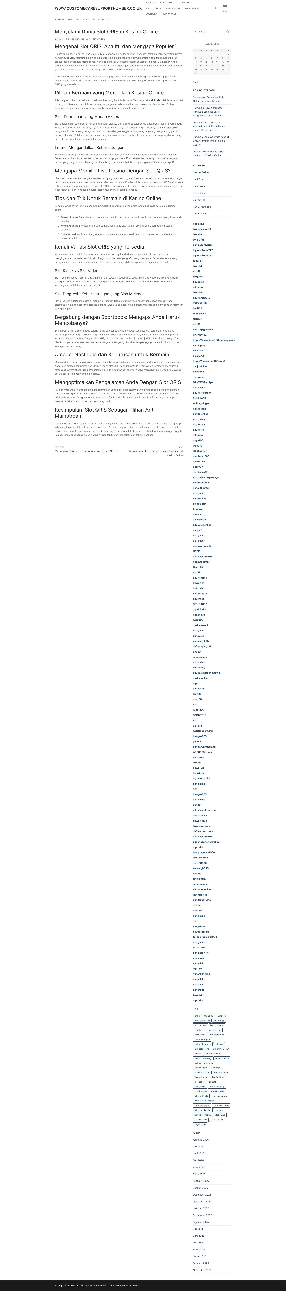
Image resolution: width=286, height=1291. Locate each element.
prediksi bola (201, 1091)
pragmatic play (217, 1086)
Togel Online (200, 213)
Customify (134, 1285)
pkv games (200, 1086)
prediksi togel (217, 1091)
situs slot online (221, 1105)
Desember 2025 (202, 1194)
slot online (220, 1114)
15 (223, 62)
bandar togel (214, 1030)
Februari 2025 (201, 1263)
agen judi (221, 1016)
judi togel (215, 1067)
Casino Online (201, 172)
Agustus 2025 (201, 1222)
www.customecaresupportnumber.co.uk (98, 8)
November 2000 (202, 1270)
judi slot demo (213, 1053)
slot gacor (220, 1110)
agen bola (208, 1016)
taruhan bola (201, 1119)
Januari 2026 (200, 1187)
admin (60, 39)
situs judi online (219, 1096)
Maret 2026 (199, 1173)
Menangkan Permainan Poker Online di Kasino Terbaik (209, 99)
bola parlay (200, 1034)
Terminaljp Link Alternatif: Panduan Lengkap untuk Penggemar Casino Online (207, 111)
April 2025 (199, 1249)
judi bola (219, 1044)
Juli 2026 (198, 1146)
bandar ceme (216, 1025)
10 (196, 62)
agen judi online (202, 1020)
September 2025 (202, 1215)
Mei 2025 (198, 1242)
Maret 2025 (199, 1256)
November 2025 (202, 1201)
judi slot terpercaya (204, 1063)
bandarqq (199, 1030)
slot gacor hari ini (203, 1114)
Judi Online (199, 186)
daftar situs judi (202, 1039)
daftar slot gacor (203, 1044)
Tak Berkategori (96, 39)
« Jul (195, 81)
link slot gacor (201, 1077)
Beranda (59, 19)
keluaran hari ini (202, 1072)
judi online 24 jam (221, 1048)
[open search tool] (215, 8)
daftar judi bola (217, 1034)
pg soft (212, 1082)
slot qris (155, 100)
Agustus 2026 (201, 1139)
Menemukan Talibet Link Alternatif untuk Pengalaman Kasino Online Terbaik (209, 126)
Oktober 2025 (201, 1208)
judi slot (198, 1053)
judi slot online (222, 1058)
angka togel (200, 1025)
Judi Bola (198, 179)
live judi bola (218, 1077)
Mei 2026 (198, 1160)
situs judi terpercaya (204, 1100)
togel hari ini (217, 1119)
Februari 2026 (201, 1180)
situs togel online (203, 1110)
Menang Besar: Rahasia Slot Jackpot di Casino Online (208, 153)
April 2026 (199, 1167)
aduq (197, 1016)
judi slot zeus (201, 1067)
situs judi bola (201, 1096)
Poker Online (200, 193)
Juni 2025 (198, 1235)
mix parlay (200, 1082)
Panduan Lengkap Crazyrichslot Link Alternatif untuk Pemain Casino (211, 140)
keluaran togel (221, 1072)
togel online (200, 1124)
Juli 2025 (198, 1228)
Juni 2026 (198, 1153)
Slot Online (199, 199)
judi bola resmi (202, 1048)
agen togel (219, 1020)
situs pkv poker (202, 1105)
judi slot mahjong (203, 1058)
